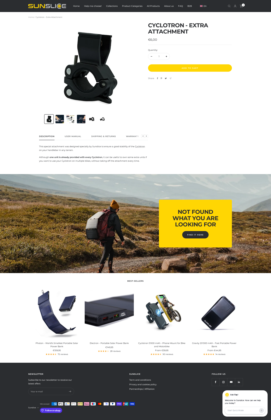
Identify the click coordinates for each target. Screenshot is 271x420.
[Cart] (241, 6)
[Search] (229, 6)
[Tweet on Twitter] (166, 78)
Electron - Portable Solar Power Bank (109, 343)
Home (76, 6)
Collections (112, 6)
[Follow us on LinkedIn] (239, 382)
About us (169, 6)
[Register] (70, 391)
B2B (189, 6)
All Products (153, 6)
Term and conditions (140, 380)
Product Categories (132, 6)
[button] (204, 6)
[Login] (235, 6)
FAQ (180, 6)
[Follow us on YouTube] (231, 382)
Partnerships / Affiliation (142, 389)
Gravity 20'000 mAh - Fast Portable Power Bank (214, 345)
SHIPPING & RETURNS (103, 136)
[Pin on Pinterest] (161, 78)
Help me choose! (93, 6)
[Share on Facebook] (157, 78)
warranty (132, 136)
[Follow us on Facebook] (215, 382)
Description (46, 136)
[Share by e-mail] (170, 78)
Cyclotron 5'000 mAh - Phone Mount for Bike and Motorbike (161, 345)
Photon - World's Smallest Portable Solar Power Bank (57, 345)
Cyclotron (140, 146)
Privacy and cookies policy (143, 384)
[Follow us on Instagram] (223, 382)
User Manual (73, 136)
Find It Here (195, 235)
